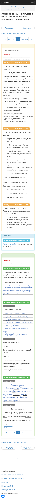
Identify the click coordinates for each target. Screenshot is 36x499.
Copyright (4, 482)
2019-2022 (16, 59)
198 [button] (13, 39)
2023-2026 (7, 59)
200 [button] (22, 39)
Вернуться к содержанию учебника (13, 33)
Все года (7, 54)
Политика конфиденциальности (12, 478)
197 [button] (9, 39)
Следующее (28, 28)
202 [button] (31, 39)
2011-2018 (25, 59)
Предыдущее (8, 28)
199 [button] (18, 39)
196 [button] (5, 39)
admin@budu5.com (8, 490)
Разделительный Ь (9, 244)
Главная (5, 2)
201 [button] (26, 39)
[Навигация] (32, 2)
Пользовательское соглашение (12, 475)
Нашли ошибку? (7, 486)
